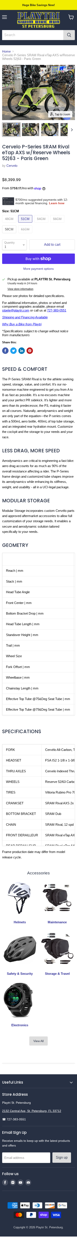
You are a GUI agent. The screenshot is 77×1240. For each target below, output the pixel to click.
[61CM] (25, 234)
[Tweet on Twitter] (13, 350)
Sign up (62, 1157)
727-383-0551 (56, 310)
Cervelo (11, 165)
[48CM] (9, 223)
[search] (32, 35)
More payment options (38, 268)
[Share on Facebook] (5, 350)
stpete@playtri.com (15, 310)
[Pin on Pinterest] (30, 350)
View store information (20, 289)
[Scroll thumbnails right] (71, 130)
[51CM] (25, 223)
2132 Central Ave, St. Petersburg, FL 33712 (31, 1111)
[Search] (69, 35)
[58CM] (9, 234)
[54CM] (41, 223)
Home (6, 51)
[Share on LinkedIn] (21, 350)
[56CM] (57, 223)
